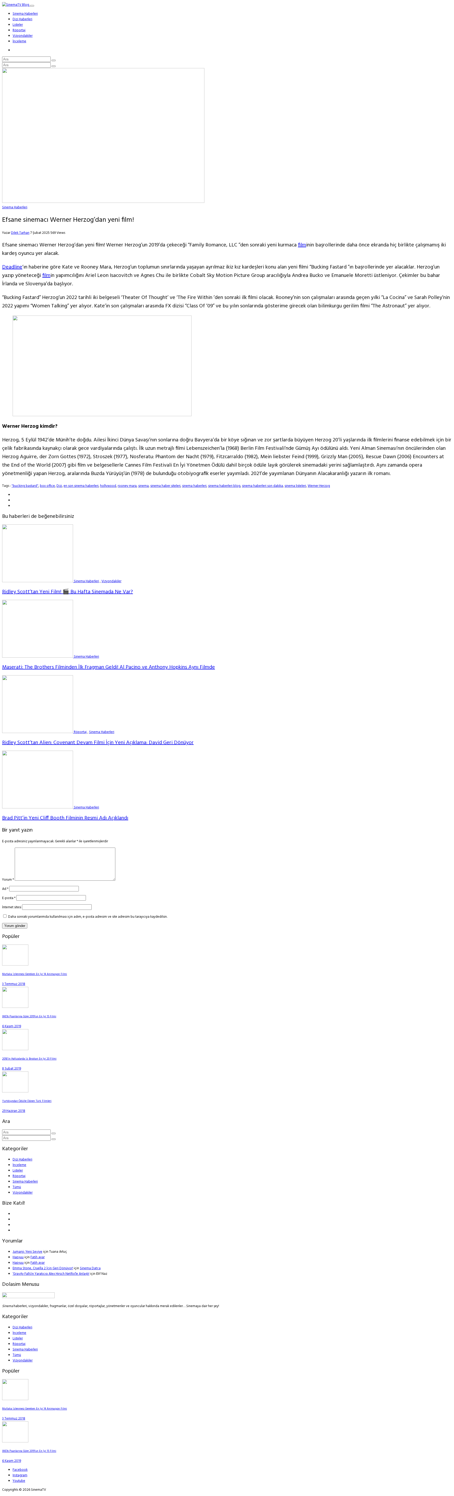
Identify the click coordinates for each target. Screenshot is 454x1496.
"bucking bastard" (25, 486)
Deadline (12, 267)
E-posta (9, 898)
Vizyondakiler (23, 36)
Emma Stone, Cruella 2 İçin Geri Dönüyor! (43, 1268)
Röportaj (19, 30)
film (302, 245)
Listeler (18, 25)
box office (47, 486)
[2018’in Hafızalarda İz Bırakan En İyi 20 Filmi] (15, 1049)
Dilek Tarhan (20, 233)
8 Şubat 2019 (11, 1068)
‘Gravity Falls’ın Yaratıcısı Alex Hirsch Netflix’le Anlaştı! (51, 1274)
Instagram (20, 1475)
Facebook (20, 1470)
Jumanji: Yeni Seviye (27, 1252)
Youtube (19, 1481)
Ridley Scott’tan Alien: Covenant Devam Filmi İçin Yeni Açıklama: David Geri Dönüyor (98, 743)
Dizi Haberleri (22, 19)
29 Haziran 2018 (13, 1111)
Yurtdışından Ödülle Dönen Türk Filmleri (26, 1101)
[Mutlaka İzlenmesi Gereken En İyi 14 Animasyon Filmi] (15, 964)
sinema (143, 486)
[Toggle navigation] (32, 6)
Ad (5, 889)
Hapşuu (18, 1257)
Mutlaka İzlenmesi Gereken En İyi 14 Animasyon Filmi (34, 974)
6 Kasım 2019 (11, 1026)
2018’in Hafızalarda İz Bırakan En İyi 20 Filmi (29, 1059)
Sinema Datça (90, 1268)
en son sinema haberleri (81, 486)
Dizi (59, 486)
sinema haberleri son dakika (262, 486)
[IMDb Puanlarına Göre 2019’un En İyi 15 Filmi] (15, 1007)
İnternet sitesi (11, 907)
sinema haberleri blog (224, 486)
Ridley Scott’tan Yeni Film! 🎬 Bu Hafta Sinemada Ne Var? (67, 592)
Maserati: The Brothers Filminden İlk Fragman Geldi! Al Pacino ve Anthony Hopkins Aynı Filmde (108, 667)
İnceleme (19, 41)
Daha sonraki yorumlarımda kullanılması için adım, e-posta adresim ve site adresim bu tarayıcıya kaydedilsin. (87, 917)
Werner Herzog (319, 486)
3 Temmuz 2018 (13, 984)
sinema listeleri (295, 486)
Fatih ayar (37, 1257)
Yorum (8, 880)
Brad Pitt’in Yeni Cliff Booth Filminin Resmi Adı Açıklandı (65, 818)
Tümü (17, 1187)
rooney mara (127, 486)
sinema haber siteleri (165, 486)
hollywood (108, 486)
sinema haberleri (194, 486)
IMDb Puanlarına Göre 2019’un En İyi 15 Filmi (29, 1016)
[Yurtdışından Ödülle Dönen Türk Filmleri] (15, 1091)
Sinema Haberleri (25, 14)
